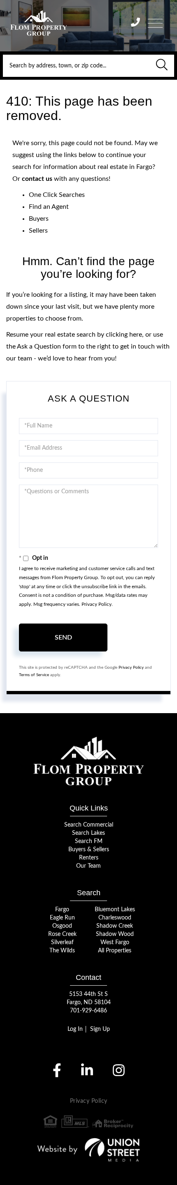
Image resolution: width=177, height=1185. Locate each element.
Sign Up (100, 1029)
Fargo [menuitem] (62, 909)
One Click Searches (57, 195)
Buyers (39, 218)
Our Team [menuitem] (88, 866)
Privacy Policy (97, 604)
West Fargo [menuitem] (114, 942)
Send (63, 637)
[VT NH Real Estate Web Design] (88, 1150)
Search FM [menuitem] (88, 841)
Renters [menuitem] (88, 858)
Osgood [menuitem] (62, 926)
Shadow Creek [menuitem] (114, 926)
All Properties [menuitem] (114, 951)
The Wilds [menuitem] (62, 951)
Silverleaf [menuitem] (62, 942)
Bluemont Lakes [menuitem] (115, 909)
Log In (75, 1029)
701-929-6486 (88, 1011)
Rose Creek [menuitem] (62, 934)
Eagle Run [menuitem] (62, 918)
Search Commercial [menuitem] (88, 825)
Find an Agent (49, 206)
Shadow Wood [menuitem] (115, 934)
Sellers (38, 230)
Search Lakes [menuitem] (88, 833)
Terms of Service (34, 675)
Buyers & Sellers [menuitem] (88, 849)
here (135, 334)
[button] (161, 66)
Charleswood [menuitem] (114, 918)
